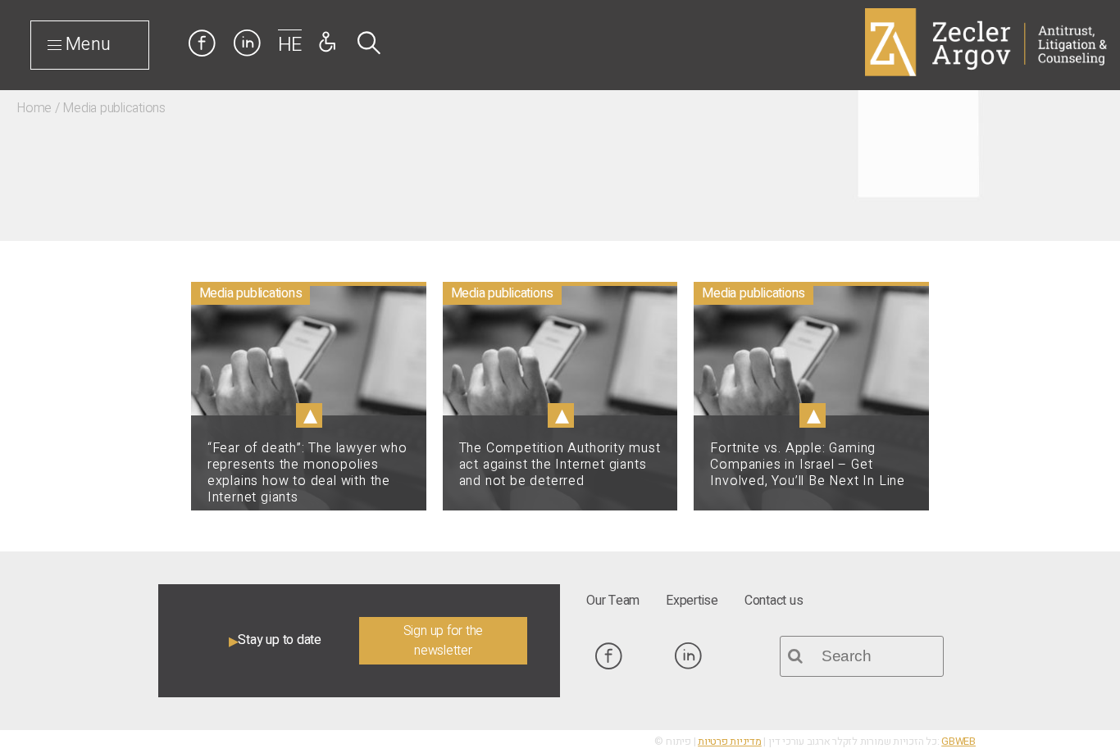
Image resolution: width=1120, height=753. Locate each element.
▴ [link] (309, 415)
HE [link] (290, 44)
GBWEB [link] (958, 741)
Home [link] (34, 108)
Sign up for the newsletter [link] (443, 640)
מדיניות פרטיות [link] (730, 741)
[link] (28, 473)
